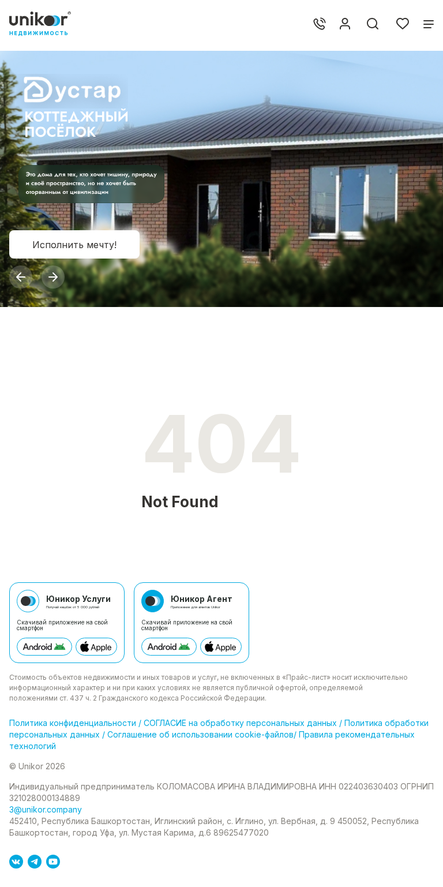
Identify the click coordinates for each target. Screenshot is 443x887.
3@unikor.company (45, 809)
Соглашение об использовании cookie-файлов (199, 734)
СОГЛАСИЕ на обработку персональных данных (240, 723)
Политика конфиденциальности (73, 723)
